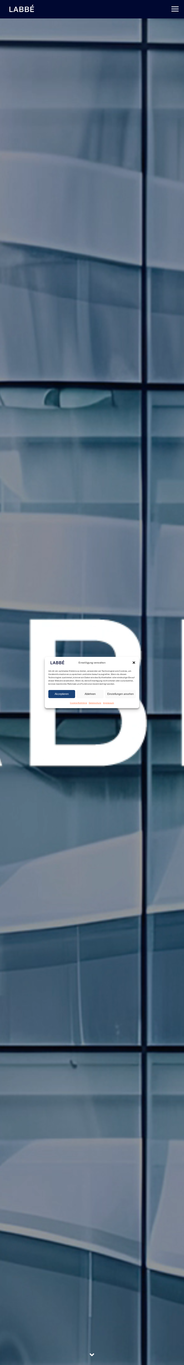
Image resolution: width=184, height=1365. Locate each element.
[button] (134, 663)
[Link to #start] (92, 1354)
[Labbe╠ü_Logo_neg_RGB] (21, 5)
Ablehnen (90, 694)
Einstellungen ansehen (120, 694)
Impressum (108, 703)
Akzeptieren (62, 694)
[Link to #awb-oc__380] (175, 9)
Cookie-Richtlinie (78, 703)
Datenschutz (95, 703)
